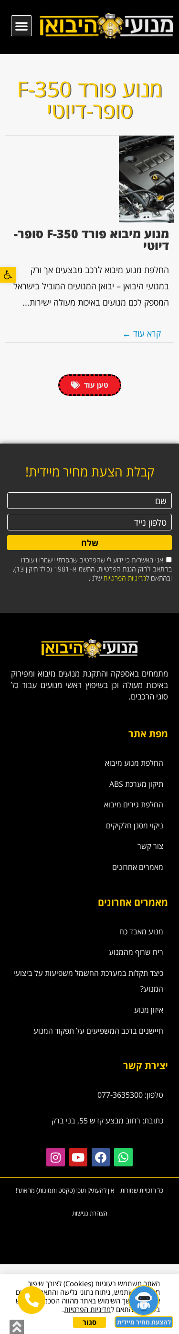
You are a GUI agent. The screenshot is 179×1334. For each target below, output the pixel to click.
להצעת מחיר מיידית (144, 1322)
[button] (8, 275)
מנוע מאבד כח (141, 931)
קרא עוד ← (141, 333)
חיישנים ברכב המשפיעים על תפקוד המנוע (98, 1031)
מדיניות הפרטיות (125, 577)
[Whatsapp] (123, 1157)
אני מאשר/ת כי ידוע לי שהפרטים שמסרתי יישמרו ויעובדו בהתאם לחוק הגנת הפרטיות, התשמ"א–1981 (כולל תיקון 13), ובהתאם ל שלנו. (92, 568)
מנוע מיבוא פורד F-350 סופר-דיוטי (91, 239)
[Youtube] (78, 1157)
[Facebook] (101, 1157)
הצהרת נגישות (89, 1213)
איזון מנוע (148, 1010)
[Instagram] (55, 1157)
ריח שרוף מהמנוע (136, 952)
